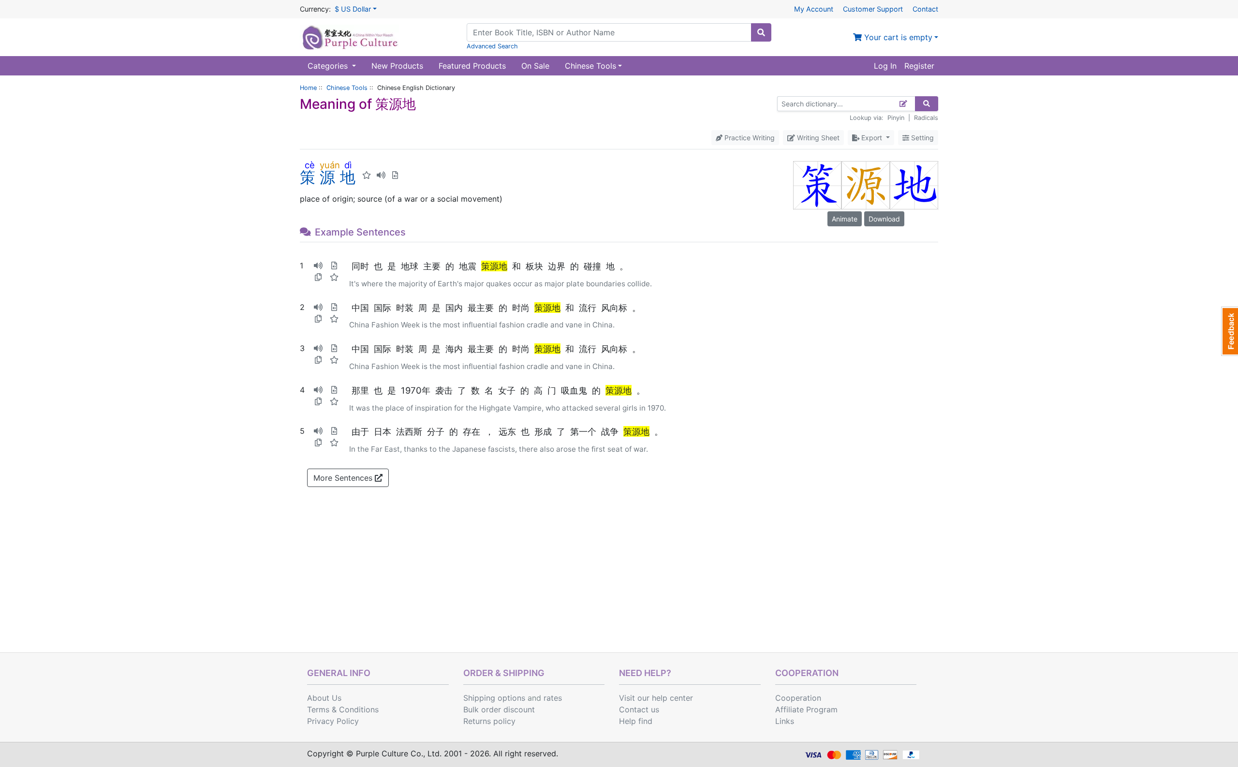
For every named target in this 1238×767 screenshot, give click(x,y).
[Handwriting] (903, 103)
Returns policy (489, 721)
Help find (635, 721)
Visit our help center (656, 698)
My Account (813, 9)
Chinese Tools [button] (590, 66)
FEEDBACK (1229, 331)
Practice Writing (748, 137)
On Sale (535, 66)
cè (310, 165)
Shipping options (494, 698)
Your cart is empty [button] (897, 37)
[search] (761, 32)
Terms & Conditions (343, 709)
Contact (925, 9)
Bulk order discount (499, 709)
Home (308, 87)
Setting (921, 137)
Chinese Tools (347, 87)
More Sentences (344, 478)
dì (347, 165)
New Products (397, 66)
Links (784, 721)
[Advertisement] (619, 580)
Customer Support (873, 9)
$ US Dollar (353, 9)
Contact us (639, 709)
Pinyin (895, 117)
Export (871, 137)
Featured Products (472, 66)
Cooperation (798, 698)
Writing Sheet (817, 137)
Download (884, 219)
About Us (324, 698)
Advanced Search (492, 46)
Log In (885, 66)
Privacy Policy (333, 721)
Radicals (926, 117)
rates (553, 698)
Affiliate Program (806, 709)
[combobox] (609, 32)
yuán (330, 165)
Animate (844, 219)
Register (919, 66)
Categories (329, 66)
